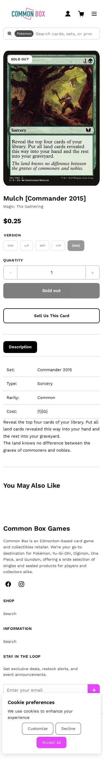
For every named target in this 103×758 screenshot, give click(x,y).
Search (9, 613)
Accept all (51, 742)
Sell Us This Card (51, 315)
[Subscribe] (94, 690)
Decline (68, 728)
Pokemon (24, 34)
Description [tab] (20, 346)
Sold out (51, 290)
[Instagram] (21, 584)
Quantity (13, 260)
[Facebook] (8, 584)
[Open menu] (94, 13)
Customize (38, 728)
